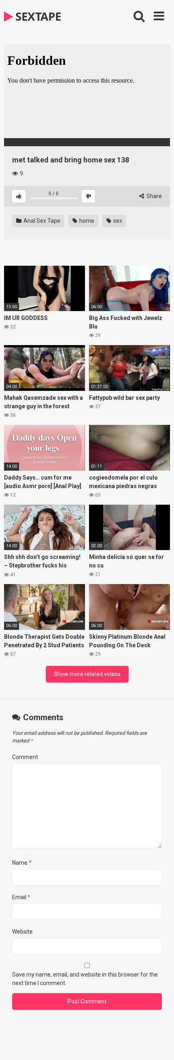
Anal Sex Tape (41, 221)
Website (22, 931)
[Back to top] (159, 1043)
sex (117, 221)
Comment (25, 757)
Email (21, 897)
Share (153, 196)
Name (22, 863)
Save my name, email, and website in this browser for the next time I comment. (85, 978)
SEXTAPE (37, 16)
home (86, 221)
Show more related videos (87, 674)
